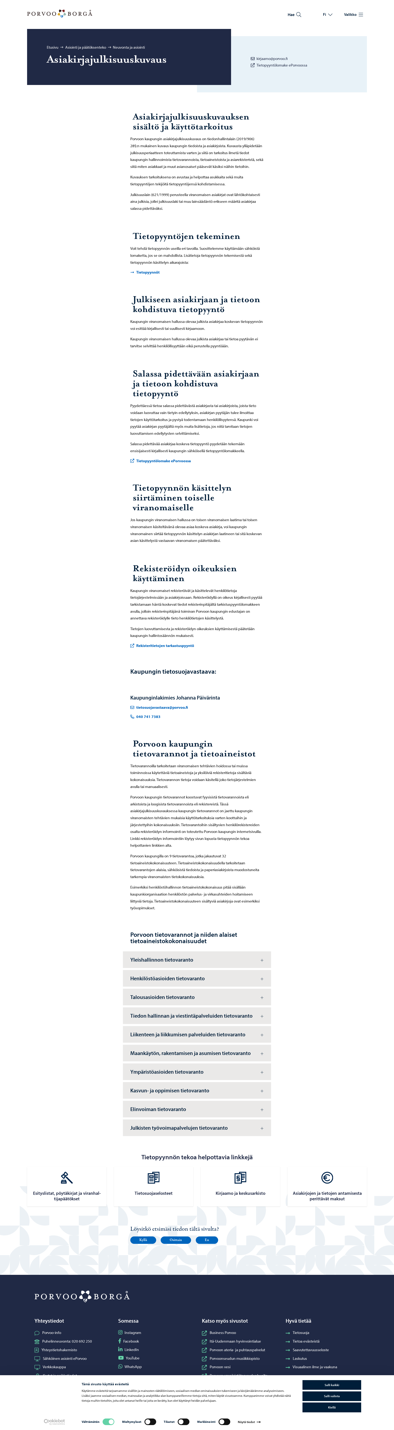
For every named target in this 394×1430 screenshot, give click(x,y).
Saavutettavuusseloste (311, 1349)
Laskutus (300, 1358)
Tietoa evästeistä (306, 1341)
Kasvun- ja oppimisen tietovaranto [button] (169, 1090)
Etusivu (52, 47)
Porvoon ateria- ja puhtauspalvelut (237, 1349)
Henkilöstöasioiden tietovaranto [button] (168, 978)
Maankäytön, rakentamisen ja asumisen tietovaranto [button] (191, 1052)
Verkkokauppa (54, 1366)
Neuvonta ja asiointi (129, 47)
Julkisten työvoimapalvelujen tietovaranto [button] (179, 1127)
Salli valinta (332, 1396)
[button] (143, 1240)
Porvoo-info (51, 1332)
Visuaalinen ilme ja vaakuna (315, 1366)
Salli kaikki (332, 1385)
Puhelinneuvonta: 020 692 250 (67, 1341)
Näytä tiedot (246, 1422)
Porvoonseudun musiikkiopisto (235, 1358)
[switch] (150, 1422)
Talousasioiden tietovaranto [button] (163, 996)
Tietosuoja (301, 1332)
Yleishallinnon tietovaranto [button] (161, 959)
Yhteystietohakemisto (59, 1349)
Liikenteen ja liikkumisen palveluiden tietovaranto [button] (188, 1034)
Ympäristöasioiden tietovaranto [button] (167, 1071)
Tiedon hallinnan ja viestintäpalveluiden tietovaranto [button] (192, 1015)
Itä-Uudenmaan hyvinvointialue (235, 1341)
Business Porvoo (223, 1332)
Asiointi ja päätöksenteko (85, 47)
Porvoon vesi (220, 1366)
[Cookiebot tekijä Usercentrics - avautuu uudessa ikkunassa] (54, 1422)
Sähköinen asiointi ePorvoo (65, 1358)
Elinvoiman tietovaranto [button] (158, 1108)
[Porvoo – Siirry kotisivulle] (59, 14)
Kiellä (332, 1407)
